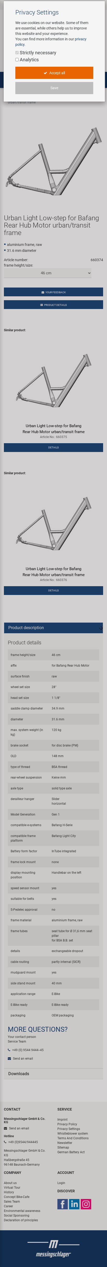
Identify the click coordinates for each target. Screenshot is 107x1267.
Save (54, 88)
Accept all (57, 73)
